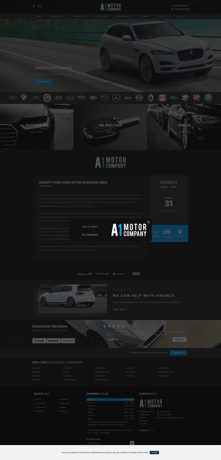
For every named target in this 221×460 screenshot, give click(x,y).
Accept (154, 452)
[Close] (148, 222)
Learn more (143, 452)
